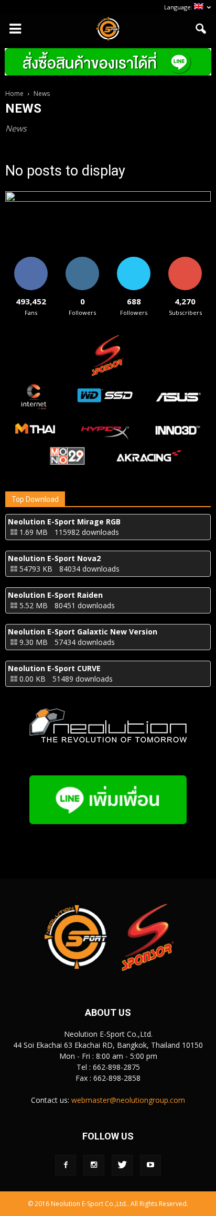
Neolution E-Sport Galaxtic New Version (82, 632)
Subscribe (185, 261)
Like (31, 261)
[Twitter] (122, 1165)
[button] (201, 29)
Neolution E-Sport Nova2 (54, 558)
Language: (179, 7)
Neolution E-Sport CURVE (54, 668)
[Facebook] (65, 1165)
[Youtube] (150, 1165)
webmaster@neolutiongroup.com (128, 1100)
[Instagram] (93, 1165)
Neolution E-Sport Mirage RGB (64, 522)
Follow (82, 261)
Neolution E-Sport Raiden (55, 595)
